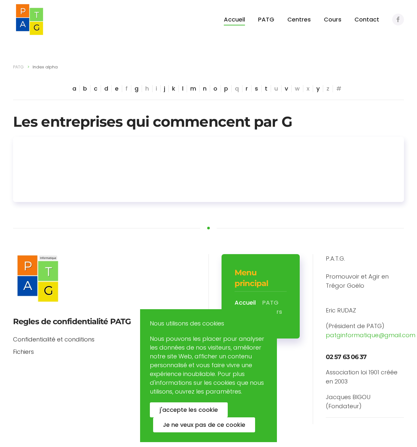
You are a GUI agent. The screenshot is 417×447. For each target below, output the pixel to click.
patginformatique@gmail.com (370, 335)
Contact (366, 19)
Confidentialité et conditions (53, 339)
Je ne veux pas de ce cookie (204, 425)
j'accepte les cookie (189, 410)
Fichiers (23, 352)
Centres (299, 19)
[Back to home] (29, 19)
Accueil (234, 19)
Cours (332, 19)
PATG (266, 19)
